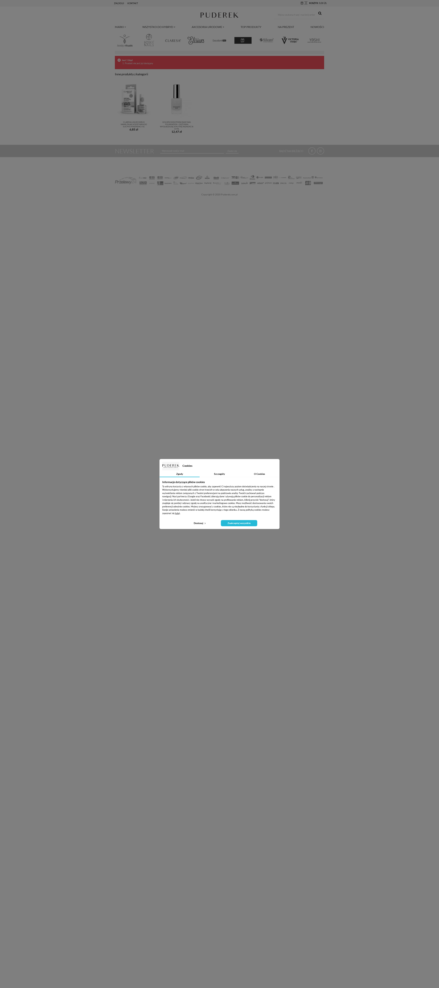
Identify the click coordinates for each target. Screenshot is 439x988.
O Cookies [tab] (259, 473)
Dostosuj (199, 523)
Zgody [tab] (179, 473)
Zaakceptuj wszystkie (239, 523)
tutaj (177, 513)
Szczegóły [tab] (219, 473)
